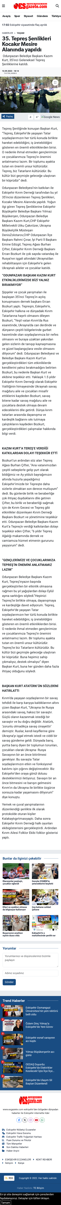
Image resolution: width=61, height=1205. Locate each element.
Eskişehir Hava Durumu (18, 1133)
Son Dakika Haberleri (17, 1147)
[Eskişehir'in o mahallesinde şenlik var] (45, 922)
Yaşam (20, 33)
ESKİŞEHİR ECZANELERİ (18, 1159)
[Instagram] (30, 1120)
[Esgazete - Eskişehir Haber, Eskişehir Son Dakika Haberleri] (30, 6)
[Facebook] (19, 1120)
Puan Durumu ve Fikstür (18, 1140)
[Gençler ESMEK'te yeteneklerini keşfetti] (45, 870)
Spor (17, 16)
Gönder (9, 982)
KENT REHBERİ (44, 1159)
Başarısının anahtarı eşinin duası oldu (13, 934)
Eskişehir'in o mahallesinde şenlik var (44, 934)
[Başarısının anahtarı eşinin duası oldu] (16, 922)
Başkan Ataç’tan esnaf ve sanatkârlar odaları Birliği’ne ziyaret (30, 28)
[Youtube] (36, 1120)
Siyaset (28, 16)
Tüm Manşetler (14, 1143)
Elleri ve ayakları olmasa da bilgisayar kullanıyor (15, 908)
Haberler (7, 33)
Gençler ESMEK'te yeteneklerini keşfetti (42, 882)
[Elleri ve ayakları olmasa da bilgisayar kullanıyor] (16, 896)
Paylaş (9, 116)
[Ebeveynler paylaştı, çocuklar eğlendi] (16, 870)
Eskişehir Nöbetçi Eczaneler (21, 1129)
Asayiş (6, 16)
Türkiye (56, 16)
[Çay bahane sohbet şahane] (45, 896)
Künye (21, 1163)
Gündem (42, 16)
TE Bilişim (38, 1188)
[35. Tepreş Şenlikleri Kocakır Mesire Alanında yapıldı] (30, 95)
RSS (10, 1178)
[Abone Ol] (50, 116)
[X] (24, 1120)
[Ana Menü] (3, 6)
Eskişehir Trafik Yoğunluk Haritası (24, 1136)
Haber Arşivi (12, 1150)
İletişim (9, 1163)
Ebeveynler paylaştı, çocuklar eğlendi (13, 882)
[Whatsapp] (42, 1120)
